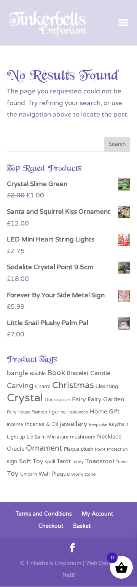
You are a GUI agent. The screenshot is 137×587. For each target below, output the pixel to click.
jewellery (73, 424)
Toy (13, 474)
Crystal (25, 397)
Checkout (50, 526)
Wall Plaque (54, 473)
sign (12, 461)
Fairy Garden (106, 399)
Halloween (77, 412)
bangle (17, 373)
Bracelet (78, 373)
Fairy (79, 399)
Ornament (44, 448)
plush (87, 449)
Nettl (68, 575)
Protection (117, 449)
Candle (100, 373)
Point (100, 449)
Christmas (73, 385)
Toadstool (99, 461)
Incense (15, 424)
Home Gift (104, 411)
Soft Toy (31, 461)
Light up (16, 437)
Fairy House (18, 412)
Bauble (38, 374)
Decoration (57, 400)
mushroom (83, 437)
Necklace (109, 436)
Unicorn (28, 474)
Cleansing (107, 386)
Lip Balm (36, 437)
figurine (57, 412)
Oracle (15, 448)
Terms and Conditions (44, 514)
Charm (43, 386)
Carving (20, 386)
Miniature (57, 437)
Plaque (71, 449)
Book (56, 373)
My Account (97, 514)
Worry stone (83, 474)
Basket (82, 526)
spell (50, 461)
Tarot (64, 461)
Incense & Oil (41, 424)
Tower (122, 461)
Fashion (39, 412)
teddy (78, 461)
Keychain (118, 424)
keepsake (98, 424)
